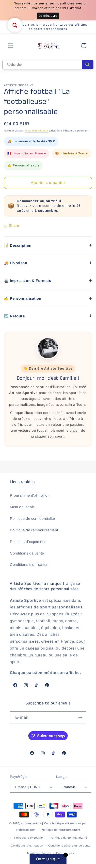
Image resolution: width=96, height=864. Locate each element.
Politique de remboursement (34, 530)
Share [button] (14, 226)
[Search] (87, 64)
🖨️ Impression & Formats (27, 280)
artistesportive (31, 823)
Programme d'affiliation (30, 495)
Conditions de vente (27, 553)
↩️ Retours (14, 316)
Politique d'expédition (28, 542)
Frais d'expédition (36, 130)
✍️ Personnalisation (22, 298)
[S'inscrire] (80, 717)
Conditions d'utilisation (29, 565)
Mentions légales (39, 853)
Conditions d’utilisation (27, 845)
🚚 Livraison (15, 263)
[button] (10, 45)
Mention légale (22, 507)
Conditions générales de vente (69, 845)
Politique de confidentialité (32, 519)
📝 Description (18, 245)
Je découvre (48, 15)
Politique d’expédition (29, 837)
